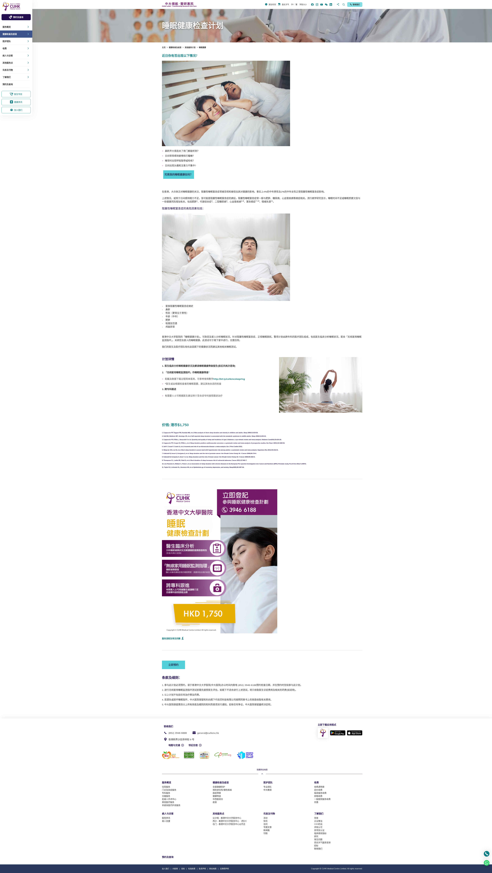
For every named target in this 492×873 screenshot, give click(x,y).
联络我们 (356, 4)
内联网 (175, 868)
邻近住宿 (193, 745)
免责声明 (202, 868)
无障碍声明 (224, 868)
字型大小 (303, 4)
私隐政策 (191, 868)
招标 (183, 868)
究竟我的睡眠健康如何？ (179, 174)
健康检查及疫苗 (175, 47)
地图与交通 (174, 745)
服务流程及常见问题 (171, 638)
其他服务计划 (190, 47)
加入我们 (165, 868)
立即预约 (173, 664)
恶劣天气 (285, 4)
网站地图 (212, 868)
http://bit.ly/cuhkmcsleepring (229, 378)
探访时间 (272, 4)
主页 (164, 47)
